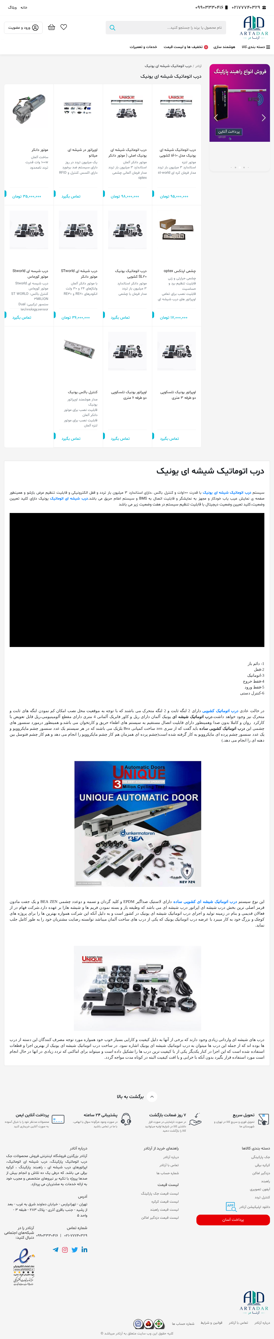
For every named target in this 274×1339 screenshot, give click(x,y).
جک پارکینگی (260, 1157)
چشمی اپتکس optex (180, 271)
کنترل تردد (262, 1197)
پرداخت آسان (233, 1220)
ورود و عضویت (19, 27)
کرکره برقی (262, 1165)
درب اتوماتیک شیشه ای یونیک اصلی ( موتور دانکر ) (127, 152)
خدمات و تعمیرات (143, 47)
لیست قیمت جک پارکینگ (160, 1193)
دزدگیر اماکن (261, 1173)
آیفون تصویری (260, 1189)
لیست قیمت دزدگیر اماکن (160, 1217)
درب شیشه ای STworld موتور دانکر (79, 274)
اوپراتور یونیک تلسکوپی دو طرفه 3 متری (178, 395)
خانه (24, 7)
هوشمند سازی (224, 47)
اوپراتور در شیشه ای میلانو (82, 152)
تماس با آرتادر (169, 1165)
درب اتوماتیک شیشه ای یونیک (227, 492)
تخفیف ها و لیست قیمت (183, 47)
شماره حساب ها (168, 1173)
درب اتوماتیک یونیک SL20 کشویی (131, 274)
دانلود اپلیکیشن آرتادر (254, 1207)
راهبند (265, 1181)
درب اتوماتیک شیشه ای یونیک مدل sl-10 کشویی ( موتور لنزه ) (177, 152)
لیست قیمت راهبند (164, 1209)
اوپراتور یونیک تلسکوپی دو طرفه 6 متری (129, 395)
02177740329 (246, 7)
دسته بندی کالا (253, 47)
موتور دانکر (40, 150)
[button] (215, 118)
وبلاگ (12, 7)
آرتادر (198, 66)
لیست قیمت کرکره (165, 1201)
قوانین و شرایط (211, 1323)
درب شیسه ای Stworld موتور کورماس (30, 274)
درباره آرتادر (171, 1157)
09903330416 (209, 7)
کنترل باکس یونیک (82, 392)
